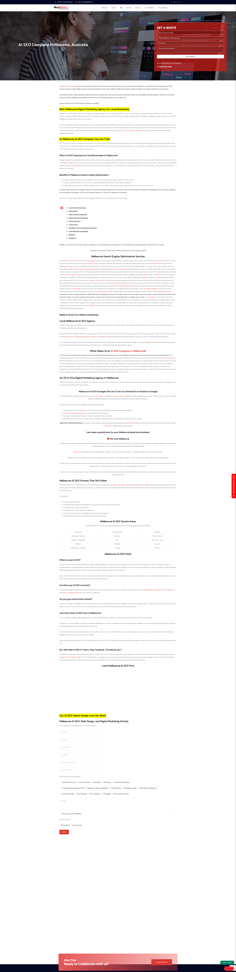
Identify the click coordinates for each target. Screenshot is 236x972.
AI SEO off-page (76, 289)
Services (137, 8)
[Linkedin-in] (177, 2)
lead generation (90, 269)
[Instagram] (181, 2)
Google (150, 146)
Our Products (149, 8)
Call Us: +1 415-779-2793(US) (64, 2)
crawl (158, 277)
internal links (95, 266)
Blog (121, 8)
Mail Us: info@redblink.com (85, 2)
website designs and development (153, 590)
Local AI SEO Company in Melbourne (131, 130)
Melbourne (63, 443)
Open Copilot (227, 962)
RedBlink (147, 485)
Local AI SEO (118, 283)
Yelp (67, 657)
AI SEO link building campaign (148, 289)
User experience (101, 336)
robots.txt (92, 280)
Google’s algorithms (65, 160)
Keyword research (129, 423)
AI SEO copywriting (158, 272)
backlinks (159, 160)
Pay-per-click (107, 426)
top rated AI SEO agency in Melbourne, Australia (124, 485)
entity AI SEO (69, 336)
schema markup (118, 396)
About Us (105, 8)
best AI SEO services (168, 358)
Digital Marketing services (153, 342)
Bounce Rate (114, 269)
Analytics (93, 336)
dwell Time (124, 269)
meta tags (69, 266)
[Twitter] (174, 2)
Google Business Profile (126, 286)
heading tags (127, 396)
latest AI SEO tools (92, 263)
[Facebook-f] (171, 2)
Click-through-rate (79, 269)
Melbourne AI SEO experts (70, 261)
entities (162, 261)
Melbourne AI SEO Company (68, 86)
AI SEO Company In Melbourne (128, 351)
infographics (92, 305)
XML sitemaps (99, 280)
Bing (114, 163)
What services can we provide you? (70, 776)
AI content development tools (77, 413)
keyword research (90, 261)
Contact (128, 8)
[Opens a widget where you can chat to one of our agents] (229, 968)
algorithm (91, 399)
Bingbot (143, 277)
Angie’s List (80, 657)
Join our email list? (65, 819)
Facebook (62, 657)
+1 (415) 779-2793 (164, 66)
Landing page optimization (82, 336)
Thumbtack (72, 657)
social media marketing (101, 291)
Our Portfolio (163, 8)
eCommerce (151, 297)
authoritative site (79, 165)
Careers (113, 8)
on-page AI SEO (155, 263)
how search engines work (72, 275)
